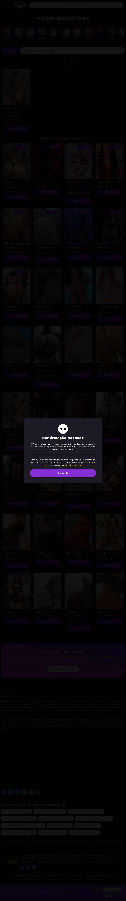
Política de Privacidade (72, 465)
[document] (63, 450)
